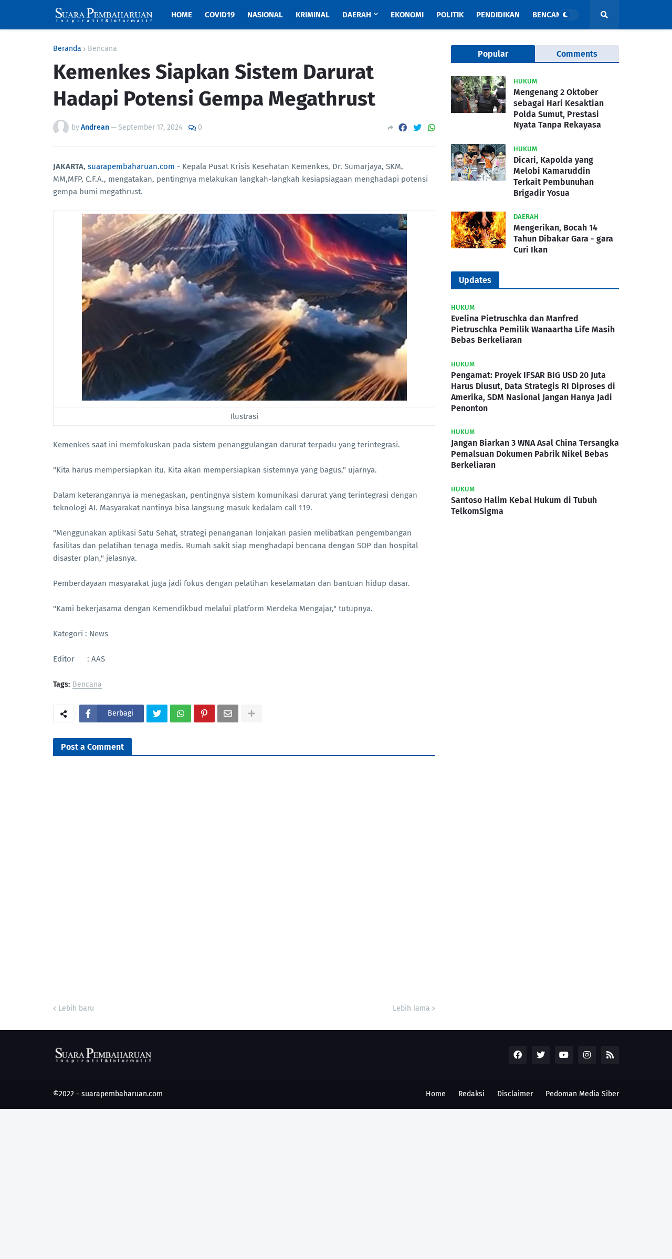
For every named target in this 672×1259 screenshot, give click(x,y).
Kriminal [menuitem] (313, 14)
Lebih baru (76, 1008)
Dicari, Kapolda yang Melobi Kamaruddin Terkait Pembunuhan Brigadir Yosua (553, 176)
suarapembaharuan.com (131, 166)
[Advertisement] (315, 1182)
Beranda (67, 49)
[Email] (227, 713)
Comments (576, 54)
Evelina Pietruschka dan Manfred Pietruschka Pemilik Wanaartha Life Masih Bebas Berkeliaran (533, 329)
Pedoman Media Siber (582, 1093)
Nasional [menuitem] (265, 14)
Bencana (102, 49)
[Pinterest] (204, 713)
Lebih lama (411, 1008)
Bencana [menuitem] (549, 14)
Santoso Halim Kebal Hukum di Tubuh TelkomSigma (524, 505)
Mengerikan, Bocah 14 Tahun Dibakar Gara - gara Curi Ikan (563, 239)
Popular (493, 54)
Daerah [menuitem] (356, 14)
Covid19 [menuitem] (220, 14)
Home (436, 1093)
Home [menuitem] (181, 14)
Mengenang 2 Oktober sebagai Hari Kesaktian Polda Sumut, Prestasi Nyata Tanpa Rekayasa (558, 108)
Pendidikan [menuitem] (498, 14)
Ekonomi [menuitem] (407, 14)
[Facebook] (402, 128)
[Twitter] (417, 128)
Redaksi (471, 1093)
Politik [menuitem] (450, 14)
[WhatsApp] (431, 128)
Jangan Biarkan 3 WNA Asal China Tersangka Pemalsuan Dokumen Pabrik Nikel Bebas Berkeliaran (535, 454)
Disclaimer (515, 1093)
